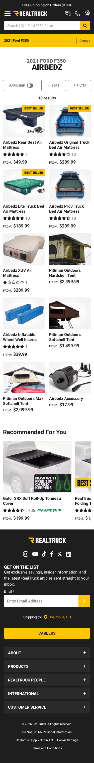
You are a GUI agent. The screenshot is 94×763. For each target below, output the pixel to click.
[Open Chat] (68, 13)
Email (9, 591)
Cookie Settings (67, 740)
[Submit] (84, 601)
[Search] (85, 25)
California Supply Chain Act (34, 740)
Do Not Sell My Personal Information (47, 732)
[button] (47, 652)
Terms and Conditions (47, 748)
